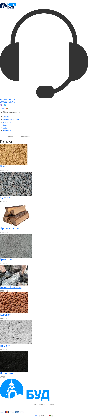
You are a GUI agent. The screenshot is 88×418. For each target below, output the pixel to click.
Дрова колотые (10, 228)
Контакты (50, 404)
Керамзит (6, 314)
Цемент (5, 345)
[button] (1, 1)
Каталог (42, 404)
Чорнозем (6, 373)
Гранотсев (6, 259)
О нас (35, 404)
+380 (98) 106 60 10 (7, 99)
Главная (10, 136)
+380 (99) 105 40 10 (7, 102)
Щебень (5, 197)
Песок (4, 166)
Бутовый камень (10, 287)
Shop (17, 136)
